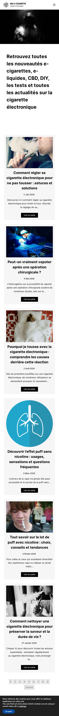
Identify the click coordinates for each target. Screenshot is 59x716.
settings (22, 706)
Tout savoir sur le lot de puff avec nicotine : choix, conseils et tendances (29, 542)
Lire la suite (29, 215)
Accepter (8, 711)
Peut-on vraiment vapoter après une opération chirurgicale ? (29, 267)
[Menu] (54, 5)
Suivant (29, 687)
